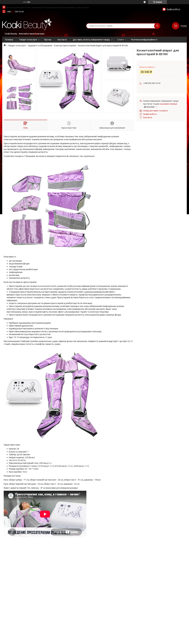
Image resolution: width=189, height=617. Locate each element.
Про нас (48, 40)
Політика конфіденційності (144, 40)
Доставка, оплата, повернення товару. (91, 40)
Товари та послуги (28, 40)
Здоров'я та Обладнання (40, 45)
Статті (120, 40)
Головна (9, 40)
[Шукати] (157, 26)
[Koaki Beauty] (27, 24)
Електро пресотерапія (65, 45)
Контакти (62, 40)
